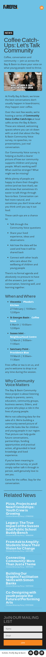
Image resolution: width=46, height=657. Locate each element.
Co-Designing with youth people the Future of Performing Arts (23, 597)
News (8, 33)
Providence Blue (19, 352)
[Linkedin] (41, 652)
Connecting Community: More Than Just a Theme (21, 561)
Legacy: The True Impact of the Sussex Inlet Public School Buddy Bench (22, 527)
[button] (42, 8)
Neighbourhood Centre (23, 336)
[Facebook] (30, 652)
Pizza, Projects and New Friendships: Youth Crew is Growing (21, 508)
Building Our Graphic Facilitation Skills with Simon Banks (22, 578)
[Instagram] (36, 652)
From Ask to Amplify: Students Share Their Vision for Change (23, 545)
